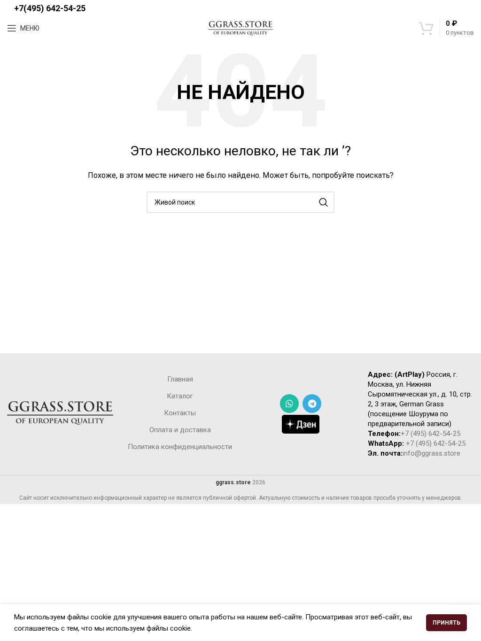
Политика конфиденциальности (180, 447)
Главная (180, 379)
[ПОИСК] (323, 202)
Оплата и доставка (180, 430)
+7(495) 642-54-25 (49, 8)
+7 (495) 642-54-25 (430, 433)
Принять (446, 622)
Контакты (180, 413)
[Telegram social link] (312, 403)
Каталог (180, 396)
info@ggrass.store (431, 453)
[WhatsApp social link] (289, 403)
